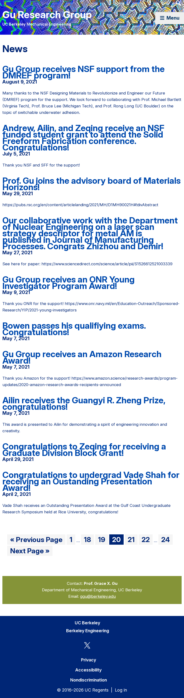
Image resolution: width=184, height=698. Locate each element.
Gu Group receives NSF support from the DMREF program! (83, 72)
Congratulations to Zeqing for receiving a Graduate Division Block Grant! (84, 449)
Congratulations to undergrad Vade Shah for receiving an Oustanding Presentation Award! (90, 481)
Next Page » (30, 551)
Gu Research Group (47, 14)
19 (103, 540)
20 (118, 540)
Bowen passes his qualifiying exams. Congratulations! (74, 328)
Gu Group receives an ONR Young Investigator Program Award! (68, 282)
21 (132, 540)
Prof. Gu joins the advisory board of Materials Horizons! (91, 183)
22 (147, 540)
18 (89, 540)
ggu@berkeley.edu (98, 596)
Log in (121, 689)
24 (167, 540)
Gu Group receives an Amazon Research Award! (81, 357)
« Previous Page (36, 540)
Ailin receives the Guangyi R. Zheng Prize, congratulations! (83, 403)
